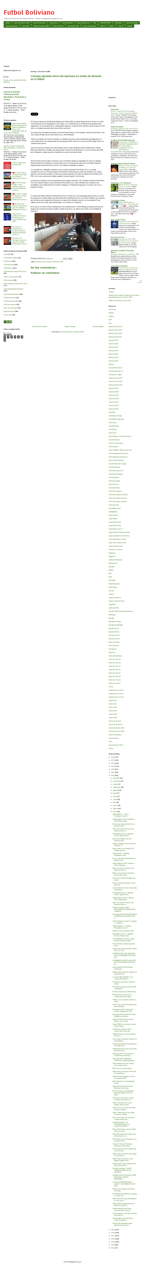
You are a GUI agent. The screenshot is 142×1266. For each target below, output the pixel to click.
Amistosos (112, 309)
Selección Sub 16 (114, 663)
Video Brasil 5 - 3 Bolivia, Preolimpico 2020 (121, 854)
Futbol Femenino (114, 584)
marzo (115, 805)
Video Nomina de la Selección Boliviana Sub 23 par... (123, 1087)
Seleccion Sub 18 (114, 669)
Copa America (53, 23)
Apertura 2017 (113, 340)
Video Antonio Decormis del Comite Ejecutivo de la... (125, 1049)
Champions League (115, 374)
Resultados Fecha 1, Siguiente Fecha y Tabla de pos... (123, 935)
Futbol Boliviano (29, 12)
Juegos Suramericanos (116, 601)
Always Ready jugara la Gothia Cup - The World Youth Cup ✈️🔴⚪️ (129, 204)
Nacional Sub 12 (114, 635)
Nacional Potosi (9, 311)
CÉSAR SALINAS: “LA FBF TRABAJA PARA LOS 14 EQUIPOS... (122, 1170)
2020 (113, 775)
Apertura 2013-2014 (115, 326)
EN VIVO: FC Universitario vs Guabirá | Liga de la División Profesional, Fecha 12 (19, 230)
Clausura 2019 (114, 395)
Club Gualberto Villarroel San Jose (15, 283)
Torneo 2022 (113, 707)
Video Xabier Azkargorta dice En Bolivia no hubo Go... (124, 1204)
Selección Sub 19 (114, 676)
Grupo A (129, 26)
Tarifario (111, 292)
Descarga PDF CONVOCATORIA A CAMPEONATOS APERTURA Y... (125, 916)
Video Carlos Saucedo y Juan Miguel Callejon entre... (123, 1159)
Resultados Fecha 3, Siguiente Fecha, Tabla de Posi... (123, 835)
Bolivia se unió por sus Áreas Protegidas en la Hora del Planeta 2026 (128, 167)
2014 (113, 1245)
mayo (115, 799)
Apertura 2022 (113, 354)
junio (114, 796)
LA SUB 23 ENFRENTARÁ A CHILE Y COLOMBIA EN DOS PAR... (124, 1184)
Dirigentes (112, 556)
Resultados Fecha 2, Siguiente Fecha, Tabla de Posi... (123, 893)
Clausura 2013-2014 (115, 378)
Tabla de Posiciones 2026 (41, 26)
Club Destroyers (114, 440)
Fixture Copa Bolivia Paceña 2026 (19, 163)
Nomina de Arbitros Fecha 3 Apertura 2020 (122, 840)
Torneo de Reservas (115, 724)
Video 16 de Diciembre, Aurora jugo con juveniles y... (124, 1154)
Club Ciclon (112, 433)
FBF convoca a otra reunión (122, 1068)
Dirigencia (112, 553)
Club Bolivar (118, 23)
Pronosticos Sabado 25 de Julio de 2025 (124, 128)
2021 (113, 772)
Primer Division (114, 645)
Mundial (111, 618)
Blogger (78, 1262)
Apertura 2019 (113, 347)
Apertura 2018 (113, 344)
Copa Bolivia (113, 518)
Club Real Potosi (9, 298)
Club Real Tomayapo (11, 301)
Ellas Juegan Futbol (118, 220)
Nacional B (115, 109)
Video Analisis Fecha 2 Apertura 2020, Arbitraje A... (123, 864)
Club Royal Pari (114, 477)
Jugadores (112, 604)
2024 (113, 763)
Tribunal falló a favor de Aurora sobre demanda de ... (123, 1219)
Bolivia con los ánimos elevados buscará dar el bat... (123, 874)
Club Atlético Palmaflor (119, 266)
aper (110, 323)
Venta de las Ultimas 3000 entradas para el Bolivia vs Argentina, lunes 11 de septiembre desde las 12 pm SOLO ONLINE (15, 128)
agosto (115, 790)
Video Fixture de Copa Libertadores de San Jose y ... (124, 1199)
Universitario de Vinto (116, 745)
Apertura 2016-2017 (115, 337)
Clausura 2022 (114, 402)
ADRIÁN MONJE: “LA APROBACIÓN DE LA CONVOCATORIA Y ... (121, 1124)
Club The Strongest (132, 23)
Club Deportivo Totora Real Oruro (15, 271)
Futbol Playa (113, 587)
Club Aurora (8, 261)
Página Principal (69, 326)
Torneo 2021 (113, 704)
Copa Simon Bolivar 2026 (21, 23)
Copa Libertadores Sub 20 (117, 539)
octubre (115, 784)
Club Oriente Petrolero (11, 294)
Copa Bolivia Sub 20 (115, 529)
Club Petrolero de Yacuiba (117, 464)
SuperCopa (112, 700)
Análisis (111, 316)
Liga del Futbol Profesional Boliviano (121, 611)
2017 (113, 1236)
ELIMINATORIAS (105, 23)
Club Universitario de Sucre (118, 498)
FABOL (111, 570)
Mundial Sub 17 (114, 628)
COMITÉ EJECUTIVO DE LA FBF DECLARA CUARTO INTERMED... (124, 1177)
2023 (113, 766)
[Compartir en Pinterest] (71, 259)
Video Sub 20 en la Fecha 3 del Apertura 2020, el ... (123, 830)
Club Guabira (8, 280)
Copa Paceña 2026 (73, 26)
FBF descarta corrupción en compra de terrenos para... (122, 995)
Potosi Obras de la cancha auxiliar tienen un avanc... (124, 1130)
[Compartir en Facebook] (70, 259)
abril (114, 802)
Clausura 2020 (114, 398)
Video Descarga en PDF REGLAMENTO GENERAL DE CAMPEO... (124, 909)
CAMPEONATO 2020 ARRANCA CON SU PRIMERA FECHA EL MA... (124, 955)
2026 (113, 757)
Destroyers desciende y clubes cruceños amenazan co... (123, 1099)
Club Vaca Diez (114, 505)
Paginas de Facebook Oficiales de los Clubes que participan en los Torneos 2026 (124, 296)
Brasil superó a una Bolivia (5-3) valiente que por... (123, 849)
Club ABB (7, 254)
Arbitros (111, 364)
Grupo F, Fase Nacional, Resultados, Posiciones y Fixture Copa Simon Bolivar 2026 (124, 113)
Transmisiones (114, 738)
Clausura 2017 (114, 388)
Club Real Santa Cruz (116, 470)
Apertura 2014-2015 (115, 330)
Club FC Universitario (11, 277)
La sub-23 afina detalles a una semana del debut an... (123, 978)
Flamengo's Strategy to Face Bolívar (123, 254)
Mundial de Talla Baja (116, 625)
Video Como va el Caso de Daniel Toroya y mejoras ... (124, 1108)
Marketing (112, 615)
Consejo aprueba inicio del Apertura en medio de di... (124, 1045)
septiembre (117, 787)
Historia (111, 594)
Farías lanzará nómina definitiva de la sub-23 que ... (124, 1150)
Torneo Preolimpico (115, 735)
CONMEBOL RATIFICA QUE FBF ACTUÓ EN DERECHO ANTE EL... (124, 962)
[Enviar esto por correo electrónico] (64, 259)
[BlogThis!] (66, 259)
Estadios (112, 567)
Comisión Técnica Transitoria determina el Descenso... (122, 1145)
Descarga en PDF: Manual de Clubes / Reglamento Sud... (123, 1010)
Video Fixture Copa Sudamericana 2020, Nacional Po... (124, 1164)
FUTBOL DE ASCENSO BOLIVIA (123, 140)
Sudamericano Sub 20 (116, 697)
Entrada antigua (98, 326)
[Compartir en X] (68, 259)
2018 (113, 1233)
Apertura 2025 (113, 361)
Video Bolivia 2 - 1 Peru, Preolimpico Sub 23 (121, 815)
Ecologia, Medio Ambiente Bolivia (123, 163)
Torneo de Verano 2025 (116, 728)
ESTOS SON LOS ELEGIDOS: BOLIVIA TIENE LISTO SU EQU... (123, 1093)
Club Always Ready (10, 258)
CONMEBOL (113, 512)
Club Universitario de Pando (118, 494)
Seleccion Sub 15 (114, 659)
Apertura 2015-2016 (115, 333)
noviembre (116, 781)
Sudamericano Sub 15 (116, 690)
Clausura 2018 (114, 392)
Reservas (112, 652)
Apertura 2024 (113, 357)
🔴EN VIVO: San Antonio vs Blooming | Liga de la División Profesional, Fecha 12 (19, 206)
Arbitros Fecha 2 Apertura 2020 (123, 931)
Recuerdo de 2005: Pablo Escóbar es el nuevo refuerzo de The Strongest (128, 241)
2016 (113, 1239)
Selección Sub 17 (114, 666)
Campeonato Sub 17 (116, 368)
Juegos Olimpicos (115, 597)
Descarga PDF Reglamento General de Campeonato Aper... (124, 1059)
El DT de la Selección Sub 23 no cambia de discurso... (123, 1118)
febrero (115, 808)
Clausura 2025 (114, 409)
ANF (110, 320)
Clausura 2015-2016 (115, 385)
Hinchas (111, 591)
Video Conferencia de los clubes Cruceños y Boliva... (123, 1113)
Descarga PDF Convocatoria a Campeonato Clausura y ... (123, 1054)
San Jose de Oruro (117, 237)
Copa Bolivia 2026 (115, 525)
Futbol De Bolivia (117, 127)
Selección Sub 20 (114, 680)
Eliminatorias (113, 563)
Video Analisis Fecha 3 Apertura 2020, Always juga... (123, 820)
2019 (113, 1230)
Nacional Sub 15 (114, 639)
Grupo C (111, 26)
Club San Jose (114, 484)
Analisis (111, 313)
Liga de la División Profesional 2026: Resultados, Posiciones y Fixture (14, 148)
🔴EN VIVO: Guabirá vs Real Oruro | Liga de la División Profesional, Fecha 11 (19, 196)
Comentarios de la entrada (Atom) (72, 332)
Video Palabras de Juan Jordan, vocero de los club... (123, 1064)
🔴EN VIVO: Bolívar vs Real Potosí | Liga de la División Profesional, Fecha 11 (19, 175)
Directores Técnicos (115, 549)
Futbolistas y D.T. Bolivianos (121, 183)
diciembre (116, 778)
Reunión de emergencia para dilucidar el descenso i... (122, 1224)
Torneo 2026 (25, 26)
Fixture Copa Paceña (89, 26)
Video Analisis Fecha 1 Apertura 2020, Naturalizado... (123, 898)
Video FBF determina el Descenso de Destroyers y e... (124, 1135)
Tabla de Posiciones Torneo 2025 (120, 300)
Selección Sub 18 (114, 673)
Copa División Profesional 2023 (119, 532)
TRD (110, 741)
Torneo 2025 (113, 714)
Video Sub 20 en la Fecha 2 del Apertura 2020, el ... (123, 869)
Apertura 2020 (40, 262)
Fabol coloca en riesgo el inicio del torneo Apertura (124, 1072)
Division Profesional (39, 23)
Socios (111, 687)
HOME (8, 23)
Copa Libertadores (67, 23)
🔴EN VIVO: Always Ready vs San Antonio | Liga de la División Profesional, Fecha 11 (19, 186)
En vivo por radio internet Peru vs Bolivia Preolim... (124, 825)
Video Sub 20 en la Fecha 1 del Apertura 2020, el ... (123, 903)
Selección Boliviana (12, 26)
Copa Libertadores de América (119, 536)
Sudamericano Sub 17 (116, 693)
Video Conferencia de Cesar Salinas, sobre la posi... (122, 1104)
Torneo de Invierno (115, 721)
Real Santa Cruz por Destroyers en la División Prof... (124, 1140)
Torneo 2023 (113, 711)
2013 (113, 1248)
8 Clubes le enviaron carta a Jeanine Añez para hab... (122, 1030)
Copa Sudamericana (83, 23)
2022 (113, 769)
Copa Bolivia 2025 (115, 522)
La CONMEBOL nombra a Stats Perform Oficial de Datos (123, 940)
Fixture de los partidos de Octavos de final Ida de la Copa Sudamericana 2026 (19, 217)
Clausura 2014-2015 (115, 381)
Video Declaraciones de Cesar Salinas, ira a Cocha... (123, 1020)
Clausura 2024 (114, 405)
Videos (111, 748)
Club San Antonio (9, 304)
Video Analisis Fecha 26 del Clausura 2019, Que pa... (122, 1209)
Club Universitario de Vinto (118, 501)
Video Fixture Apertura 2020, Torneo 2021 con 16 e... (125, 949)
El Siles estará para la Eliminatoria (124, 992)
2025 (113, 760)
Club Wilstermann (115, 508)
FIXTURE (112, 580)
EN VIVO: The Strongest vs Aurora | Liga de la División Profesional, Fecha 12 (19, 241)
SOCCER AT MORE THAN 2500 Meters (122, 251)
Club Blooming (9, 264)
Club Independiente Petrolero (13, 289)
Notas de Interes (114, 642)
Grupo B (120, 26)
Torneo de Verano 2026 (116, 731)
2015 (113, 1242)
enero (115, 811)
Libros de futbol (114, 608)
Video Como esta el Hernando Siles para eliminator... (125, 1005)
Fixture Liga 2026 (58, 26)
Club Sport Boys (114, 488)
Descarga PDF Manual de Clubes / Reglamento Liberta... (124, 1015)
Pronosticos (113, 649)
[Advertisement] (66, 45)
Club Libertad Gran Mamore (118, 457)
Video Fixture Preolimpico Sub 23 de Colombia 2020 (124, 1077)
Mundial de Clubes (115, 621)
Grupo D (102, 26)
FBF (94, 23)
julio (114, 793)
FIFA (110, 577)
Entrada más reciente (39, 326)
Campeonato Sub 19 (116, 371)
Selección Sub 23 (114, 683)
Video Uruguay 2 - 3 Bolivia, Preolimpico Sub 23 (122, 927)
